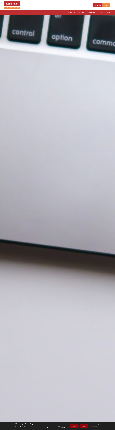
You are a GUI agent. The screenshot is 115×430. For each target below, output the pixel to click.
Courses (81, 12)
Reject (84, 426)
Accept (74, 426)
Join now (98, 5)
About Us (71, 12)
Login (106, 5)
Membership (91, 12)
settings (63, 427)
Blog (100, 12)
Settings (94, 426)
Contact (108, 12)
